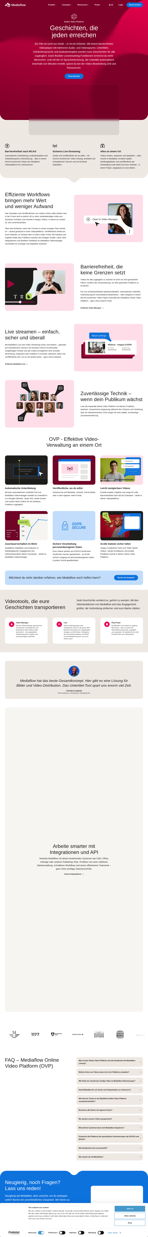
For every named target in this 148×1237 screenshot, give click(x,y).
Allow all (130, 1209)
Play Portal (115, 623)
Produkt (51, 5)
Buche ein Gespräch (126, 578)
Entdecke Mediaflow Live (15, 364)
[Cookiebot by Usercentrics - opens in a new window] (14, 1232)
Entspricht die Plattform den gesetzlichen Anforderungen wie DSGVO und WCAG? (109, 1138)
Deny (130, 1223)
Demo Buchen (74, 76)
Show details (113, 1233)
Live (65, 623)
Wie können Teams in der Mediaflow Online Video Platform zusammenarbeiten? (102, 1100)
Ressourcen (82, 5)
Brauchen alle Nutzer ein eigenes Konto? (95, 1110)
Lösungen (66, 5)
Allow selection (130, 1216)
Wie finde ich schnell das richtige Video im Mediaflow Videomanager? (107, 1081)
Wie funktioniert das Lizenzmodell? (93, 1148)
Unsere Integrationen (72, 874)
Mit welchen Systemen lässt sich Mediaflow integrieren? (101, 1128)
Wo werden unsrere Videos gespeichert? (95, 1119)
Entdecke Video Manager (91, 308)
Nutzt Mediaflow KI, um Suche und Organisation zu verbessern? (105, 1090)
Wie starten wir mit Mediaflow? (91, 1157)
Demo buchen (135, 5)
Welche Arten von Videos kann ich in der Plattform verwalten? (104, 1072)
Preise (97, 5)
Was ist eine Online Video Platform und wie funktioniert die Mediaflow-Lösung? (107, 1062)
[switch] (62, 1232)
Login (120, 5)
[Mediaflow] (15, 5)
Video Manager (22, 623)
